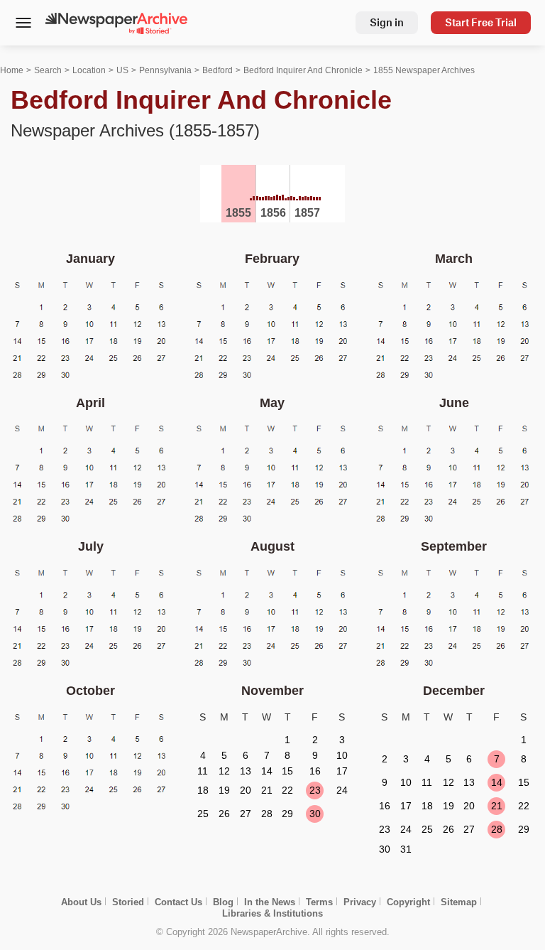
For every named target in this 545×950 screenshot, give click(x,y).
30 (315, 813)
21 (496, 805)
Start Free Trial (481, 22)
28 (496, 829)
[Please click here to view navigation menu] (23, 24)
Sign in (387, 22)
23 (315, 790)
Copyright (408, 902)
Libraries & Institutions (272, 913)
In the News (269, 902)
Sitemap (459, 902)
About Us (81, 902)
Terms (319, 902)
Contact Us (178, 902)
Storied (128, 902)
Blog (223, 902)
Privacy (359, 902)
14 (496, 782)
